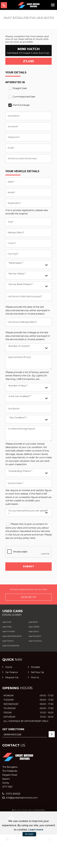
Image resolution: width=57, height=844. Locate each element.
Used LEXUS (33, 631)
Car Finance (11, 672)
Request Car (12, 677)
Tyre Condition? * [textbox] (18, 417)
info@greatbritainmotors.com (21, 797)
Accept (29, 834)
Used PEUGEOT (34, 636)
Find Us (35, 677)
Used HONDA (33, 627)
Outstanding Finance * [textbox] (20, 471)
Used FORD (7, 627)
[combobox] (28, 264)
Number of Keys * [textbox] (18, 385)
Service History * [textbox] (17, 273)
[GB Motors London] (28, 5)
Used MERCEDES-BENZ (12, 636)
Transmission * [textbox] (16, 263)
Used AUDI (6, 622)
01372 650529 (12, 793)
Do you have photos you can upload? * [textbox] (28, 512)
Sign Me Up (28, 597)
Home (8, 667)
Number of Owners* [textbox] (19, 346)
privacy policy (40, 810)
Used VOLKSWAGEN (10, 646)
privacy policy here (24, 537)
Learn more (35, 829)
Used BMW (33, 622)
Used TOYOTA (8, 641)
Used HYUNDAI (8, 631)
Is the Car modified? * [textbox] (20, 396)
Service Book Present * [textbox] (21, 284)
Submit (28, 566)
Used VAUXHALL (35, 641)
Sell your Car (37, 672)
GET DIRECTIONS (13, 729)
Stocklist (35, 667)
